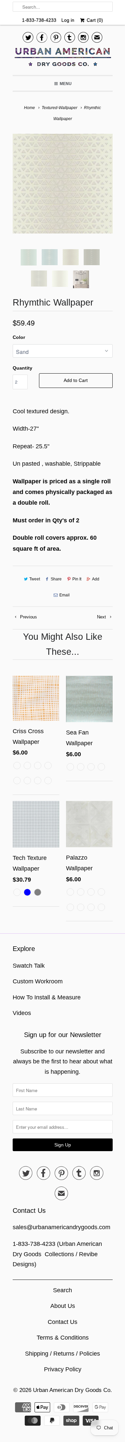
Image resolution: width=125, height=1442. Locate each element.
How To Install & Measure (47, 997)
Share (56, 579)
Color (19, 337)
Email (64, 595)
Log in (67, 20)
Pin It (76, 579)
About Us (62, 1306)
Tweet (34, 579)
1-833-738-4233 (39, 20)
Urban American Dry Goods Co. (72, 1390)
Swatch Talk (29, 965)
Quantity (22, 368)
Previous (28, 616)
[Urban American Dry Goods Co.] (63, 58)
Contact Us (62, 1322)
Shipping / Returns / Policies (62, 1353)
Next (102, 616)
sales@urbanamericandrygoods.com (61, 1227)
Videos (22, 1013)
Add (95, 579)
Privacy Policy (62, 1369)
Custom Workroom (38, 981)
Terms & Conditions (63, 1337)
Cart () (94, 20)
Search (62, 1290)
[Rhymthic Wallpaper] (63, 183)
